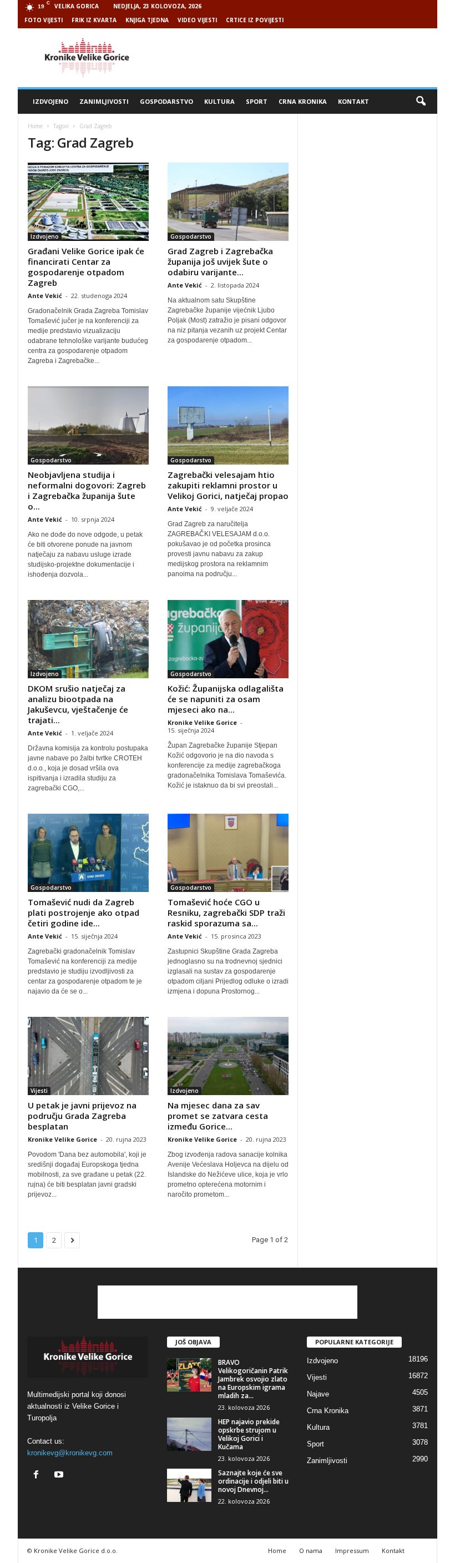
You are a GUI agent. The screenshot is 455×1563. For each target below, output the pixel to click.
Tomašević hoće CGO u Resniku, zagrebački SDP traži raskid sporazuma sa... (226, 912)
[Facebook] (38, 1475)
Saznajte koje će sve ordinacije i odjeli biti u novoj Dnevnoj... (253, 1481)
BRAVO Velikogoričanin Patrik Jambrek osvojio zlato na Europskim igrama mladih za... (253, 1379)
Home (35, 126)
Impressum (352, 1550)
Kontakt (353, 101)
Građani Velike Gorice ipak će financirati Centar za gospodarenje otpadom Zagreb (86, 266)
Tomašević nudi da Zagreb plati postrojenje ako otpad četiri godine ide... (83, 912)
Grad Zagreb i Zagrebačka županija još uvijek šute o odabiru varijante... (220, 261)
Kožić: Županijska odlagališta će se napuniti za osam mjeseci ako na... (226, 699)
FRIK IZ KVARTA (94, 20)
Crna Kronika (303, 101)
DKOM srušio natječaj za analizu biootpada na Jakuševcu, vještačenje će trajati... (78, 704)
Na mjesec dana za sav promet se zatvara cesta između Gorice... (218, 1116)
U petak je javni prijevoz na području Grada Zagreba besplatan (82, 1116)
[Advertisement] (296, 57)
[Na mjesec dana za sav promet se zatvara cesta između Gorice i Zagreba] (228, 1056)
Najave (318, 1394)
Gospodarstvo (166, 101)
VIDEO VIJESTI (197, 20)
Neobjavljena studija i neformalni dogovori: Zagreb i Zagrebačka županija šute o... (87, 490)
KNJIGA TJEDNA (147, 20)
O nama (310, 1550)
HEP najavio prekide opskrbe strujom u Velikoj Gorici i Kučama (249, 1434)
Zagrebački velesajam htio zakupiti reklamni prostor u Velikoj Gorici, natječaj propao (228, 485)
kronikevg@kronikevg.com (70, 1453)
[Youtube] (60, 1475)
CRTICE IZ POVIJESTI (255, 20)
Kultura (219, 101)
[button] (420, 101)
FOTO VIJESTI (43, 20)
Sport (256, 101)
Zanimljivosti (104, 101)
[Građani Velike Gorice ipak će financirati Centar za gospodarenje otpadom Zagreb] (88, 202)
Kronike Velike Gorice (202, 722)
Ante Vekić (45, 295)
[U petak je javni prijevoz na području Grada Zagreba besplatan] (88, 1056)
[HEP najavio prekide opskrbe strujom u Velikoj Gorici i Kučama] (189, 1434)
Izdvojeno (50, 101)
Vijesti (39, 1091)
